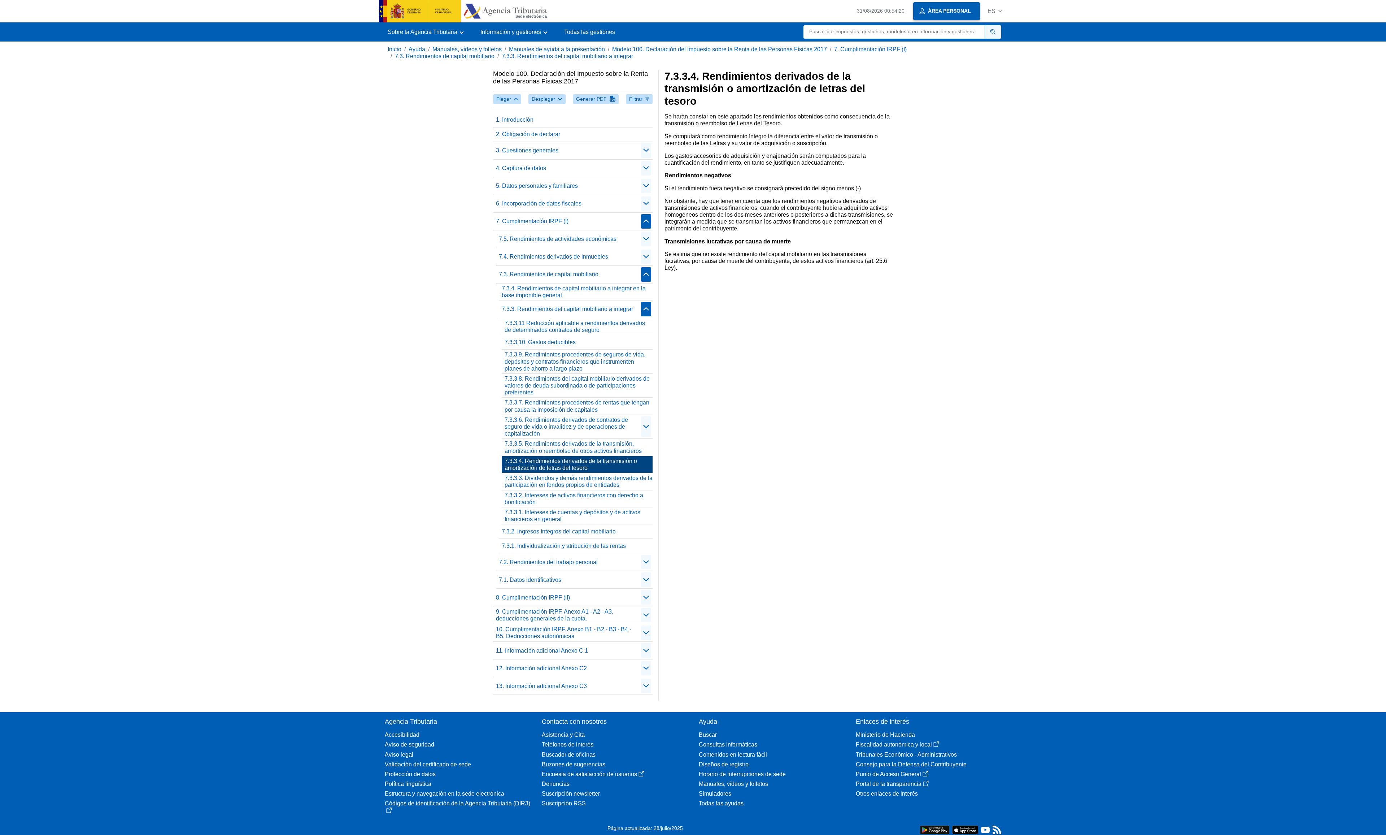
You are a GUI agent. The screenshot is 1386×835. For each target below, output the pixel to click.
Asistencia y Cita (563, 735)
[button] (995, 11)
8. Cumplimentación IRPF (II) (533, 597)
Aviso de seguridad (409, 744)
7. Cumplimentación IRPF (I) (870, 49)
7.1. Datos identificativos (530, 580)
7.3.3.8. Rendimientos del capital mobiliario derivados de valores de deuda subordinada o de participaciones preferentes (577, 385)
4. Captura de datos (521, 168)
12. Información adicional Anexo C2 (541, 668)
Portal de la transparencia (888, 784)
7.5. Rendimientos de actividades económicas (557, 239)
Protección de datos (410, 774)
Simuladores (715, 794)
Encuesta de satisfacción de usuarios (589, 774)
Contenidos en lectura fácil (733, 755)
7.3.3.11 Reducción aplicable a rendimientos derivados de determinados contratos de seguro (575, 326)
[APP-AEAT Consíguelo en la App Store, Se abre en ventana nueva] (965, 829)
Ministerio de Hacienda (885, 735)
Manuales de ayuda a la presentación (557, 49)
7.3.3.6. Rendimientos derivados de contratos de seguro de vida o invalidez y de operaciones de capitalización (566, 427)
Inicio (394, 49)
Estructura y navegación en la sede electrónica (444, 794)
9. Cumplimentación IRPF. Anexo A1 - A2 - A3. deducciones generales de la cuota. (554, 615)
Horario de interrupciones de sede (742, 774)
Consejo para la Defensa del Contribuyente (911, 764)
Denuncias (556, 784)
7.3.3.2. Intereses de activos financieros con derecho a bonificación (574, 498)
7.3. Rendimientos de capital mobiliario (444, 56)
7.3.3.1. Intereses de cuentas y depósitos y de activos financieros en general (572, 515)
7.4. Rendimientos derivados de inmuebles (553, 257)
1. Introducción (514, 120)
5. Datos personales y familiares (537, 186)
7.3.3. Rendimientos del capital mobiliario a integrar (567, 56)
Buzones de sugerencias (573, 764)
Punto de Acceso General (888, 774)
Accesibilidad (402, 735)
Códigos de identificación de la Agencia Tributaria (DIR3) (457, 803)
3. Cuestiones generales (527, 150)
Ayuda (417, 49)
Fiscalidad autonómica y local (894, 744)
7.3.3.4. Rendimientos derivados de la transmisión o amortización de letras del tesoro (571, 464)
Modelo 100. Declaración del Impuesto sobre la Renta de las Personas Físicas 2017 (719, 49)
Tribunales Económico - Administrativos (906, 755)
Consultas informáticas (728, 744)
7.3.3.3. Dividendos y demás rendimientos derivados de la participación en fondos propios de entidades (579, 481)
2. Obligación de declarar (528, 134)
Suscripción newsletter (571, 794)
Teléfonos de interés (567, 744)
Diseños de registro (724, 764)
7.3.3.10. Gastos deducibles (540, 342)
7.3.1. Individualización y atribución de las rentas (564, 546)
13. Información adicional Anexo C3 (541, 686)
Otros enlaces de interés (887, 794)
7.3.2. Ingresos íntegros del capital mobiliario (559, 531)
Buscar (708, 735)
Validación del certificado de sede (428, 764)
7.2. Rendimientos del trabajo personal (548, 562)
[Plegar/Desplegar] (646, 150)
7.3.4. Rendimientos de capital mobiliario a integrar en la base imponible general (574, 291)
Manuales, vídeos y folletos (467, 49)
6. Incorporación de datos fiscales (538, 203)
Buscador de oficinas (569, 755)
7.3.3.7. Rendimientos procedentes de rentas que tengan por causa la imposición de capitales (577, 405)
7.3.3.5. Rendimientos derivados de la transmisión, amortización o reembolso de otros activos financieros (573, 447)
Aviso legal (399, 755)
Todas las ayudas (721, 803)
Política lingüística (408, 784)
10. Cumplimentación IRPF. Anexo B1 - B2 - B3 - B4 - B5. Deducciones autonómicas (563, 632)
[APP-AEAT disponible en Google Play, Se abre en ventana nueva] (934, 829)
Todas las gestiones (589, 32)
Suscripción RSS (564, 803)
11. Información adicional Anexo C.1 (542, 651)
